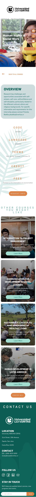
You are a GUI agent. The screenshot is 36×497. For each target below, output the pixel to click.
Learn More (18, 253)
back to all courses (16, 74)
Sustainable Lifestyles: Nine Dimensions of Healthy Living (18, 325)
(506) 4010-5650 (11, 453)
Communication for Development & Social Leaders (18, 282)
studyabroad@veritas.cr (10, 456)
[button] (30, 48)
